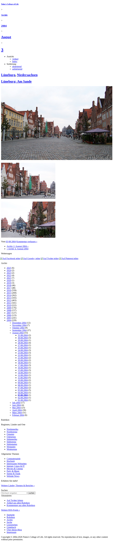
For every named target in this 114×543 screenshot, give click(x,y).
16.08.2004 (23, 368)
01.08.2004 (23, 400)
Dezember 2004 (19, 323)
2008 (9, 310)
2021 (9, 278)
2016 (9, 290)
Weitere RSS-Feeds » (10, 510)
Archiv (4, 15)
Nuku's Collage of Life (10, 4)
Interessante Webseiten (17, 463)
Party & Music (13, 471)
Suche (9, 522)
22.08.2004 (23, 355)
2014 (9, 295)
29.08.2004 (23, 340)
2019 (9, 283)
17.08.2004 (23, 365)
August (6, 37)
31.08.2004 (23, 335)
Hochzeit (11, 461)
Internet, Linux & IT (16, 466)
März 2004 (17, 412)
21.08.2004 (23, 358)
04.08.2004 (23, 392)
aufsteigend (17, 69)
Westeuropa (12, 449)
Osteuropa (11, 437)
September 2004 (19, 330)
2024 (9, 270)
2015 (9, 293)
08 (10, 241)
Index (14, 61)
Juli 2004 (16, 402)
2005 (9, 318)
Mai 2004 (16, 407)
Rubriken (11, 517)
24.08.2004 (23, 350)
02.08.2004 (23, 397)
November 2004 (19, 325)
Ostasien (10, 434)
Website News (13, 476)
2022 (9, 275)
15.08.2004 (23, 370)
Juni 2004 (16, 405)
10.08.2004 (23, 380)
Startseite (11, 515)
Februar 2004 (18, 415)
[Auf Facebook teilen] (10, 258)
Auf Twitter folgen (15, 500)
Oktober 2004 (18, 328)
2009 (9, 308)
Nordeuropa (12, 432)
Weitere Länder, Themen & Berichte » (18, 485)
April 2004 (17, 410)
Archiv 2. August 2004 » (18, 246)
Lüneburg (8, 75)
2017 (9, 288)
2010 (9, 305)
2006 (9, 315)
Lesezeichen (12, 525)
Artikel (15, 59)
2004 (4, 25)
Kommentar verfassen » (26, 241)
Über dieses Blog (14, 530)
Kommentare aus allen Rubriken (21, 505)
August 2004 (18, 333)
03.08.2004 (23, 395)
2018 (9, 285)
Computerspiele (13, 458)
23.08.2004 (23, 353)
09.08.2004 (23, 383)
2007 (9, 313)
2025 (9, 268)
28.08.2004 (23, 343)
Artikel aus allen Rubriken (18, 503)
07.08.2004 (23, 387)
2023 (9, 273)
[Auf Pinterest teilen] (68, 258)
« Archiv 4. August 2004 (17, 249)
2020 (9, 280)
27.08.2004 (23, 345)
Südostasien (12, 444)
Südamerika (12, 439)
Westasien (11, 447)
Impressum (11, 532)
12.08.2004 (23, 375)
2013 (9, 298)
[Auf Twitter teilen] (50, 258)
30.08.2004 (23, 338)
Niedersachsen (27, 75)
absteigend (17, 66)
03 (7, 241)
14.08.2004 (23, 373)
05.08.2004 (23, 390)
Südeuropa (11, 442)
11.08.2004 (23, 378)
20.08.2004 (23, 360)
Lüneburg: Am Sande (16, 81)
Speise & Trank (13, 473)
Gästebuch (11, 527)
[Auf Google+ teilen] (30, 258)
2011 (9, 303)
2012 (9, 300)
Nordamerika (12, 429)
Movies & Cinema (15, 468)
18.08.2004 (23, 363)
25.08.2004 (23, 348)
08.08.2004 (23, 385)
